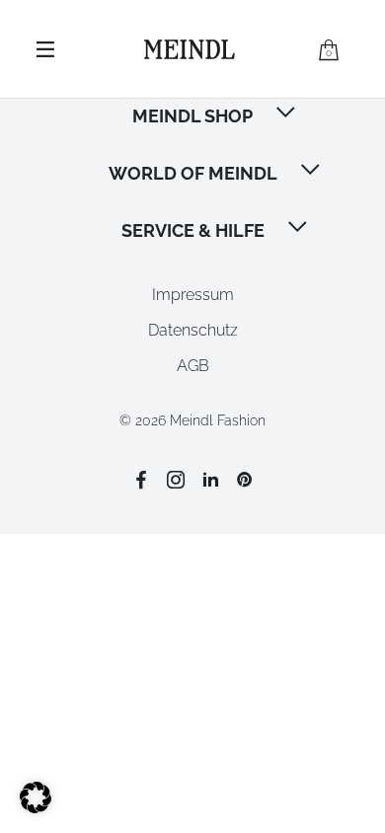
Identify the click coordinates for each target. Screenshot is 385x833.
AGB (193, 365)
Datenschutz (193, 330)
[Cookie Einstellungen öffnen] (35, 807)
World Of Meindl (193, 173)
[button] (287, 114)
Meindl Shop (192, 116)
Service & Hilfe (193, 230)
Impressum (193, 294)
